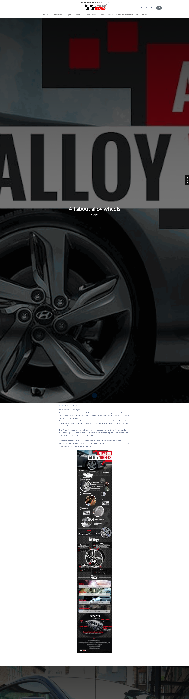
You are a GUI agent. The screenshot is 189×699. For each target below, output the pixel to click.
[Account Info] (146, 8)
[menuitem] (46, 15)
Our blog (61, 406)
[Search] (141, 8)
